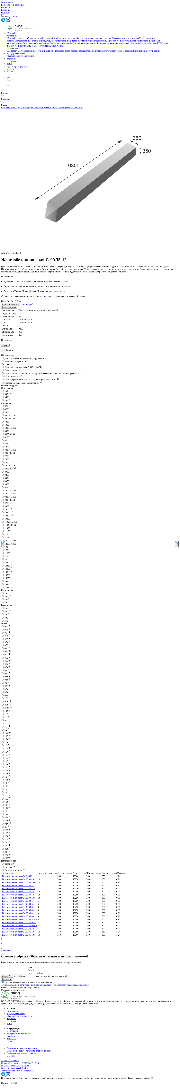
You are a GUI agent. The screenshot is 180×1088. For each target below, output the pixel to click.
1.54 (7, 777)
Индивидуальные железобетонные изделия (58, 41)
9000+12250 (10, 497)
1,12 (7, 714)
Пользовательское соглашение (21, 1053)
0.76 (7, 667)
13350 (8, 566)
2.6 (6, 852)
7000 (8, 446)
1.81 (7, 805)
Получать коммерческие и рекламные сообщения (28, 982)
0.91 (7, 686)
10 (39, 879)
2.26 (7, 836)
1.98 (7, 817)
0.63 (7, 648)
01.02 (7, 701)
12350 (8, 556)
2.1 (6, 827)
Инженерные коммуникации (146, 51)
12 (39, 891)
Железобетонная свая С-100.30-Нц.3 (19, 928)
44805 (8, 858)
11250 (8, 531)
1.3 (6, 745)
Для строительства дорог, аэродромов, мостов (68, 51)
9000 (8, 484)
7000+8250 (10, 453)
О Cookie (11, 1056)
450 (6, 621)
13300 (8, 562)
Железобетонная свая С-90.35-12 (67, 107)
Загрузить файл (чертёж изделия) (51, 976)
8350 (7, 481)
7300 (7, 459)
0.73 (7, 661)
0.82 (7, 673)
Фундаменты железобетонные (111, 43)
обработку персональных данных (73, 985)
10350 (8, 519)
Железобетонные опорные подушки (94, 38)
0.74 (7, 664)
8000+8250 (10, 469)
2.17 (7, 833)
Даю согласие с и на (46, 985)
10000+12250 (11, 490)
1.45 (7, 761)
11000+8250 (10, 525)
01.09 (8, 708)
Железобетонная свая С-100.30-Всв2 (19, 922)
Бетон (9, 1023)
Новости (5, 12)
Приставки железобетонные (36, 43)
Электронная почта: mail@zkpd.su (17, 1070)
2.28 (7, 839)
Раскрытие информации (12, 5)
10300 (8, 515)
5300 (7, 425)
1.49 (7, 773)
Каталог (13, 107)
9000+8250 (10, 500)
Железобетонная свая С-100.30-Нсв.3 (19, 925)
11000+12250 (11, 522)
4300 (7, 412)
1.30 (7, 742)
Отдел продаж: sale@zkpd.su (14, 1068)
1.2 (6, 730)
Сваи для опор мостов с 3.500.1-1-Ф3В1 (24, 367)
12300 (8, 553)
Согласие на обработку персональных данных (29, 1051)
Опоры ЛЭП (155, 43)
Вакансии (6, 7)
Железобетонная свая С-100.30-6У (18, 904)
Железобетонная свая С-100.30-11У (18, 888)
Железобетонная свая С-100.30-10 (18, 879)
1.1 (6, 717)
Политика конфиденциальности (22, 1048)
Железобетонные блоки (26, 41)
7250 (7, 456)
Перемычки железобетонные (125, 38)
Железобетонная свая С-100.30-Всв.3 (19, 919)
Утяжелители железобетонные (93, 41)
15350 (8, 578)
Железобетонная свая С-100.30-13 (18, 895)
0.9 (6, 683)
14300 (8, 569)
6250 (7, 437)
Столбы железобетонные (85, 43)
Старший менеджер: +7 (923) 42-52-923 (20, 1063)
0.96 (7, 689)
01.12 (7, 720)
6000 (8, 431)
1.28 (7, 739)
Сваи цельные (13, 376)
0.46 (7, 636)
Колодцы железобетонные (35, 46)
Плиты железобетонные (39, 38)
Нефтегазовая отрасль (121, 51)
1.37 (7, 755)
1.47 (7, 767)
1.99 (7, 820)
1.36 (7, 752)
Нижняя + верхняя (14, 870)
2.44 (7, 845)
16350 (8, 584)
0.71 (7, 654)
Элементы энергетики (100, 51)
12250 (8, 550)
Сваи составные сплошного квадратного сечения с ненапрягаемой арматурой (43, 373)
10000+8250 (10, 493)
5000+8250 (10, 418)
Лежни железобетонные (61, 43)
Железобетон (24, 107)
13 (39, 895)
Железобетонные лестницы (64, 38)
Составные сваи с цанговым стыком (23, 383)
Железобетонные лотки (119, 41)
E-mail (31, 970)
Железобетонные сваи (17, 38)
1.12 (7, 723)
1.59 (7, 780)
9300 (8, 506)
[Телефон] (8, 81)
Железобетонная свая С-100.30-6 (17, 901)
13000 (8, 559)
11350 (8, 537)
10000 (8, 509)
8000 (8, 472)
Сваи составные (13, 370)
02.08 (7, 824)
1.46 (7, 764)
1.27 (7, 736)
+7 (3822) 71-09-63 (10, 1060)
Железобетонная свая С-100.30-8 (17, 907)
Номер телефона (35, 973)
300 (7, 394)
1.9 (6, 811)
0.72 (7, 658)
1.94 (7, 814)
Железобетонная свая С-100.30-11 (18, 885)
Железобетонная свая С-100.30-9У (18, 916)
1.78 (7, 802)
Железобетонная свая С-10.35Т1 (17, 876)
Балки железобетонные (142, 41)
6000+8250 (10, 434)
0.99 (7, 695)
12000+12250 (11, 540)
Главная (5, 107)
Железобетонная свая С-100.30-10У (18, 882)
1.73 (7, 799)
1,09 (7, 711)
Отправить (6, 979)
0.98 (7, 692)
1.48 (7, 770)
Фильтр (5, 345)
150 (6, 391)
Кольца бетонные (56, 46)
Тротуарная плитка (16, 1013)
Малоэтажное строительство (20, 1016)
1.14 (7, 727)
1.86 (7, 808)
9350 (7, 487)
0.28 (7, 629)
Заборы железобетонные (137, 43)
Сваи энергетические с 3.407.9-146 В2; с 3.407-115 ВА (31, 379)
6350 (7, 443)
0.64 (7, 651)
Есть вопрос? (27, 304)
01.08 (7, 705)
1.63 (7, 792)
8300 (8, 478)
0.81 (7, 670)
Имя (30, 967)
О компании (7, 2)
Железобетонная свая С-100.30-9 (17, 913)
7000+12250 (10, 450)
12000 (8, 547)
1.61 (7, 786)
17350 (8, 587)
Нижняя (9, 867)
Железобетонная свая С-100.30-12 (18, 891)
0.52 (7, 639)
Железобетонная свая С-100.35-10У (18, 935)
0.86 (7, 676)
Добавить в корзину (10, 304)
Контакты (6, 10)
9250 (8, 503)
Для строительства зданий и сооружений (26, 51)
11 (39, 885)
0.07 (7, 626)
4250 (7, 409)
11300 (8, 534)
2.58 (7, 849)
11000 (8, 528)
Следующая (6, 950)
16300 (8, 581)
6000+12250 (10, 428)
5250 (7, 422)
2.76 (7, 855)
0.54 (7, 642)
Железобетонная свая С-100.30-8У (18, 910)
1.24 (7, 733)
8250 (8, 475)
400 (7, 400)
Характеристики (9, 307)
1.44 (7, 758)
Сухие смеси (13, 1021)
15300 (8, 575)
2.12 (7, 830)
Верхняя (9, 864)
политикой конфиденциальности (35, 985)
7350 (7, 462)
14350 (8, 572)
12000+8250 (10, 544)
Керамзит (11, 1018)
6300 (7, 440)
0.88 (7, 680)
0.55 (7, 645)
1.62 (7, 789)
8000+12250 (10, 465)
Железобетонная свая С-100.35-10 (18, 932)
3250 (7, 406)
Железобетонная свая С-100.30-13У (18, 898)
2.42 (7, 842)
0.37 (7, 633)
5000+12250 (10, 415)
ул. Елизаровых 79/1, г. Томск (15, 1065)
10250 (8, 512)
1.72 (7, 795)
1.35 (7, 748)
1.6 (6, 783)
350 (7, 397)
